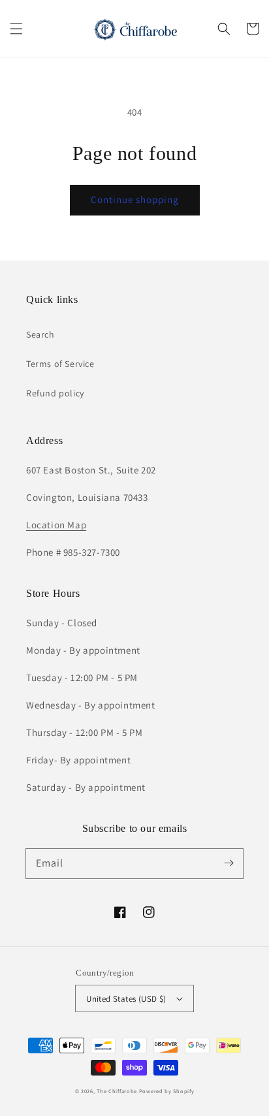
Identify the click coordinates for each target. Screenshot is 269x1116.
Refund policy (55, 393)
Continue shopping (135, 199)
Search (40, 334)
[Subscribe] (228, 863)
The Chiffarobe (117, 1090)
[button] (16, 28)
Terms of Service (60, 364)
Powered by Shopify (167, 1090)
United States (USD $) (126, 998)
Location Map (56, 524)
